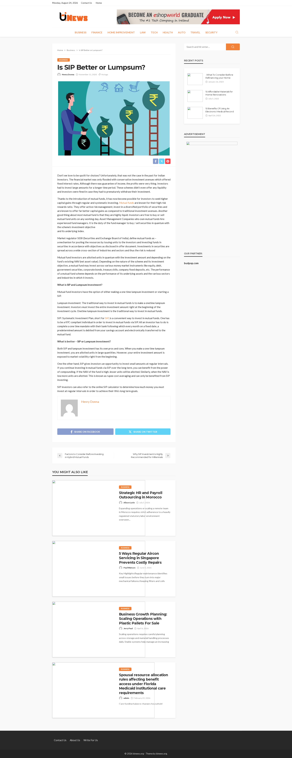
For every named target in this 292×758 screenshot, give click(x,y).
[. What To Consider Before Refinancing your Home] (195, 79)
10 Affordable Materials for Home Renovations (219, 93)
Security (211, 32)
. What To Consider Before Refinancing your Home (219, 76)
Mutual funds (126, 202)
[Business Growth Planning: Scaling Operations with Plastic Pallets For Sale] (98, 629)
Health (168, 32)
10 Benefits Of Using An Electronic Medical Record (219, 110)
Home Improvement (121, 32)
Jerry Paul (128, 628)
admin (126, 698)
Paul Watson (129, 567)
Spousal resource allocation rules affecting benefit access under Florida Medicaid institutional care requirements (143, 684)
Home (99, 3)
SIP (107, 318)
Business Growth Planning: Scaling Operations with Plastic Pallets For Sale (143, 618)
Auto (181, 32)
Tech (154, 32)
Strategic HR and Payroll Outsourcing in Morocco (140, 495)
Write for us (90, 740)
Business (80, 32)
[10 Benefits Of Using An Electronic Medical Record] (195, 113)
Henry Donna (68, 74)
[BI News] (73, 16)
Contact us (86, 3)
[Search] (237, 32)
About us (75, 740)
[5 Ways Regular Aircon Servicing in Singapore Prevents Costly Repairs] (98, 569)
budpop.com (191, 263)
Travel (195, 32)
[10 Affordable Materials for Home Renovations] (195, 96)
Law (143, 32)
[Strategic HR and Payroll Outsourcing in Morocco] (98, 508)
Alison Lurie (129, 502)
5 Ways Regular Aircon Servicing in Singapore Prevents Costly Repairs (140, 558)
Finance (96, 32)
